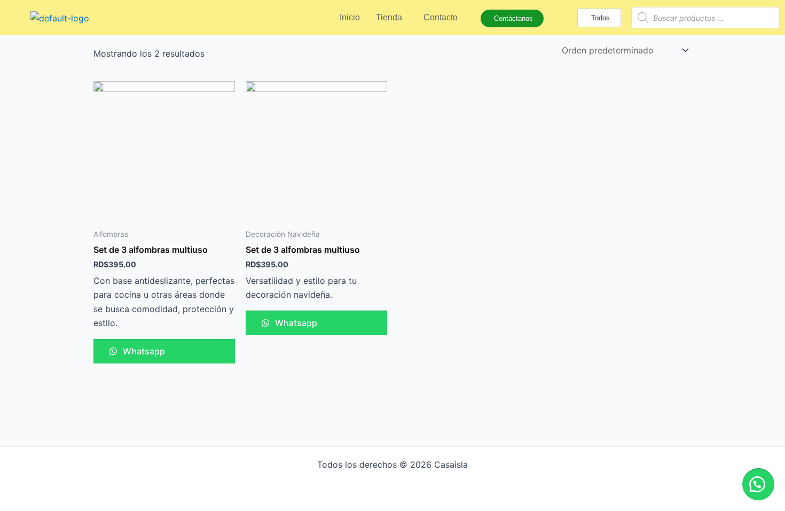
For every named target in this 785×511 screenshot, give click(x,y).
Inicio (350, 17)
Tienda (389, 17)
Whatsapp (143, 351)
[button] (758, 484)
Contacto (440, 17)
